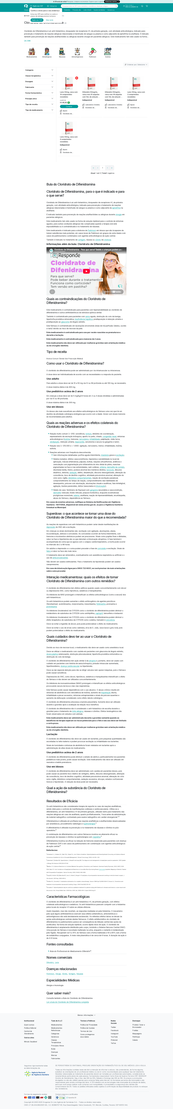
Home (28, 16)
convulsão (102, 548)
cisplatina (96, 837)
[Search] (116, 6)
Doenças (54, 1052)
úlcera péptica (52, 654)
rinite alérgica (77, 711)
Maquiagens (137, 1034)
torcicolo (110, 470)
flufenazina (101, 604)
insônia (67, 439)
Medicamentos (56, 1025)
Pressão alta (77, 10)
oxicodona (110, 620)
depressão (50, 527)
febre (48, 551)
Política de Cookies (87, 1028)
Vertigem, (72, 974)
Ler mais (27, 40)
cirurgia (119, 214)
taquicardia (79, 442)
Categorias (55, 1034)
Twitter (113, 1027)
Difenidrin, (50, 962)
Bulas (53, 1049)
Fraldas (135, 1030)
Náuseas (79, 974)
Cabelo (135, 1040)
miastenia (105, 455)
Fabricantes (55, 1058)
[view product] (69, 83)
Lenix (57, 962)
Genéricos (111, 10)
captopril (99, 613)
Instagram (114, 1034)
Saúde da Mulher (99, 10)
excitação (120, 455)
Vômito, (65, 974)
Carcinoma (102, 869)
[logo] (26, 6)
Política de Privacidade (88, 1025)
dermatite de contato (115, 467)
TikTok (113, 1043)
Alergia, (58, 974)
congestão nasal (109, 436)
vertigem (81, 240)
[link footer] (60, 1097)
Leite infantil (87, 10)
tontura (88, 434)
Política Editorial (30, 1028)
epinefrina (116, 208)
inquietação (106, 693)
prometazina (51, 607)
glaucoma (65, 322)
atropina (92, 661)
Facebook (114, 1030)
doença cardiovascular (70, 666)
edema (76, 495)
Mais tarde (49, 20)
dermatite (57, 493)
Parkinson (92, 230)
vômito (98, 240)
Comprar (69, 106)
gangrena (94, 490)
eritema (103, 467)
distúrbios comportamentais (79, 478)
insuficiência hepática (84, 319)
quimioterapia (89, 824)
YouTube (114, 1037)
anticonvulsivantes (60, 558)
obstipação (54, 442)
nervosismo (84, 439)
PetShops (136, 1037)
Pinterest (114, 1040)
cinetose (107, 240)
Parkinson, (50, 974)
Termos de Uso (86, 1031)
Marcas (54, 1055)
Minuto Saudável (30, 1042)
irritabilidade (95, 439)
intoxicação (100, 486)
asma (87, 316)
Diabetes (67, 10)
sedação (73, 472)
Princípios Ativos (57, 1046)
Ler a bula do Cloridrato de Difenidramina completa (67, 1002)
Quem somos (29, 1025)
